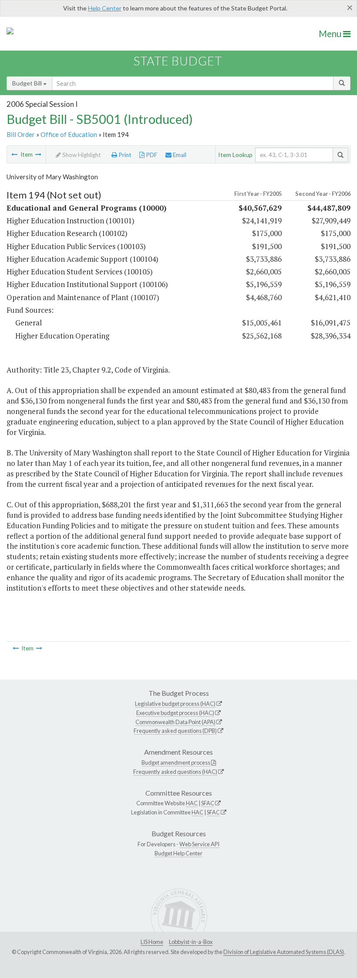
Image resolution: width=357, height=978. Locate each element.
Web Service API (199, 844)
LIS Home (152, 941)
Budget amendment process (175, 762)
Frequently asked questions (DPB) (175, 730)
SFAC (207, 803)
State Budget (178, 61)
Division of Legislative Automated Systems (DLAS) (283, 951)
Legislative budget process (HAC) (175, 703)
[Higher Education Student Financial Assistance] (38, 154)
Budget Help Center (178, 853)
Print (124, 154)
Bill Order (21, 134)
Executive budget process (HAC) (175, 712)
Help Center (104, 8)
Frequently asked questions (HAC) (175, 771)
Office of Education (68, 134)
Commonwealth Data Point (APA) (175, 721)
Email (179, 154)
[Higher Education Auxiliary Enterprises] (14, 154)
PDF (151, 154)
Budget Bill (27, 83)
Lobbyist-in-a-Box (190, 941)
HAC (192, 803)
